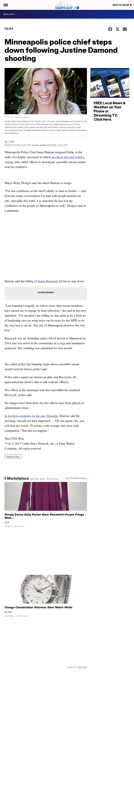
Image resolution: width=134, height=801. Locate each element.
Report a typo (12, 456)
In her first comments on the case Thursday (31, 416)
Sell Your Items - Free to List (44, 479)
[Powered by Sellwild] (82, 667)
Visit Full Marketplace (76, 478)
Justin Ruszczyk (48, 281)
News (9, 28)
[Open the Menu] (5, 5)
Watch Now (121, 5)
